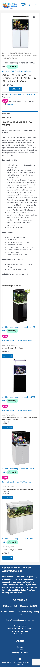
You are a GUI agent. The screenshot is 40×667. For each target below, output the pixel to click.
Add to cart (16, 89)
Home (4, 53)
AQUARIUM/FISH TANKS (16, 53)
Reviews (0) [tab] (6, 117)
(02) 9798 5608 (20, 612)
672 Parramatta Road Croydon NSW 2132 (20, 606)
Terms (20, 650)
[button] (29, 5)
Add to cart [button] (7, 356)
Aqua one (8, 97)
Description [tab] (6, 113)
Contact (20, 647)
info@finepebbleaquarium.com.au (20, 620)
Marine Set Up (26, 71)
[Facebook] (20, 659)
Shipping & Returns (20, 652)
